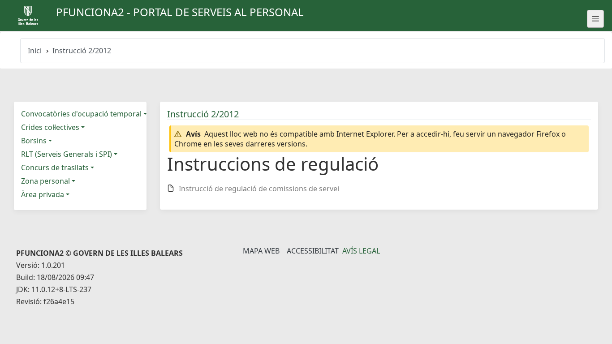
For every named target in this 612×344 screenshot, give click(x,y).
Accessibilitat (313, 251)
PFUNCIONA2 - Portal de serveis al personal (180, 11)
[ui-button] (595, 19)
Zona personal (45, 181)
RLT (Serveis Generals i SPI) (66, 154)
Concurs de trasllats (55, 167)
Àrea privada (42, 194)
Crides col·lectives (50, 127)
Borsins (34, 141)
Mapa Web (261, 251)
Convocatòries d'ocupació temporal (81, 114)
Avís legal (361, 251)
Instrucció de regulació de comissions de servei (259, 189)
